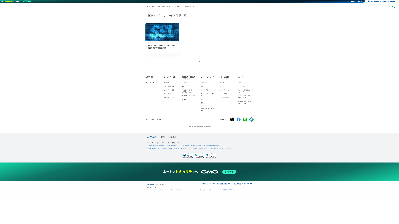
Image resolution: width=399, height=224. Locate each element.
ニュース (240, 77)
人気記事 (166, 82)
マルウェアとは (205, 99)
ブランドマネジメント (225, 97)
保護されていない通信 (183, 6)
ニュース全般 (241, 86)
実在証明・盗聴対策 (188, 78)
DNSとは (221, 86)
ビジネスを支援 (177, 190)
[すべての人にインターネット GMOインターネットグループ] (384, 1)
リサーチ (205, 190)
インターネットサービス (152, 190)
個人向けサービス (233, 190)
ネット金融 (218, 190)
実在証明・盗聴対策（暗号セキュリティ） (162, 6)
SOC (202, 86)
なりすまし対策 (226, 78)
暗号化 (184, 99)
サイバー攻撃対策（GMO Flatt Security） (199, 148)
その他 (241, 190)
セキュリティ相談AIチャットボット (212, 145)
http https (184, 86)
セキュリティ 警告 (169, 90)
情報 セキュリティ (169, 97)
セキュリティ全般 (169, 77)
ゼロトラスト (167, 93)
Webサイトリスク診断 (196, 145)
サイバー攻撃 (204, 90)
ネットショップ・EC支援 (166, 190)
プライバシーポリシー (152, 119)
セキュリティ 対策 (169, 86)
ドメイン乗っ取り (224, 90)
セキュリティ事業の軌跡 (226, 148)
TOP (146, 6)
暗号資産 (225, 190)
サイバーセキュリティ (208, 77)
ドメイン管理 (223, 93)
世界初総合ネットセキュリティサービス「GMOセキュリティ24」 (162, 145)
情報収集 (211, 190)
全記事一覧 (149, 77)
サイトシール (149, 83)
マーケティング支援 (196, 190)
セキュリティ (186, 190)
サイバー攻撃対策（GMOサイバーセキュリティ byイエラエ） (172, 148)
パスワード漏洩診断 (184, 145)
